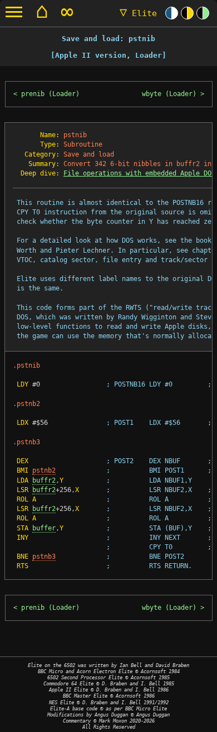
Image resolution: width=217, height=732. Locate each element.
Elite (138, 13)
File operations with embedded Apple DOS (139, 173)
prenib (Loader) (50, 94)
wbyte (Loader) (169, 94)
